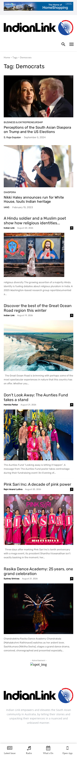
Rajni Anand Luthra (13, 489)
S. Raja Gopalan (12, 137)
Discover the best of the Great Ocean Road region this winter (38, 308)
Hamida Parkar (11, 405)
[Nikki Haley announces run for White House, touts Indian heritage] (38, 166)
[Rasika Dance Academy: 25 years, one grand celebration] (38, 608)
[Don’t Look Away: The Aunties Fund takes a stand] (38, 435)
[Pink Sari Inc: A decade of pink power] (38, 519)
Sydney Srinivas (11, 578)
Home (7, 57)
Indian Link (9, 228)
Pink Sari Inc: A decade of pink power (37, 484)
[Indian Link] (38, 28)
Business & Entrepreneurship (23, 122)
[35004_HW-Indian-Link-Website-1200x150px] (38, 6)
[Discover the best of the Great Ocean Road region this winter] (38, 345)
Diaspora (10, 192)
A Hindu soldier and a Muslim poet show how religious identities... (35, 220)
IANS (6, 207)
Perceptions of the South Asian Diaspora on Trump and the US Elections (37, 129)
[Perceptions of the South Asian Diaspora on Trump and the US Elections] (38, 96)
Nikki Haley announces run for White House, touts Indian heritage (34, 199)
